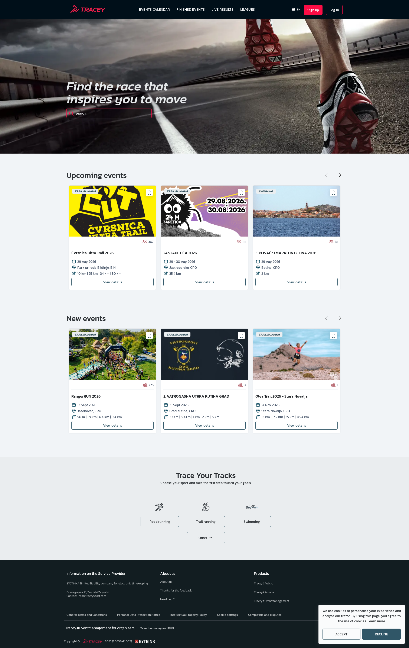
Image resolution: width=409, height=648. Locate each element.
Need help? (167, 599)
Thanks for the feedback (176, 590)
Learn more (376, 620)
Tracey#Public (263, 583)
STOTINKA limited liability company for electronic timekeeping (107, 583)
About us (166, 582)
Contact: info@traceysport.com (86, 596)
